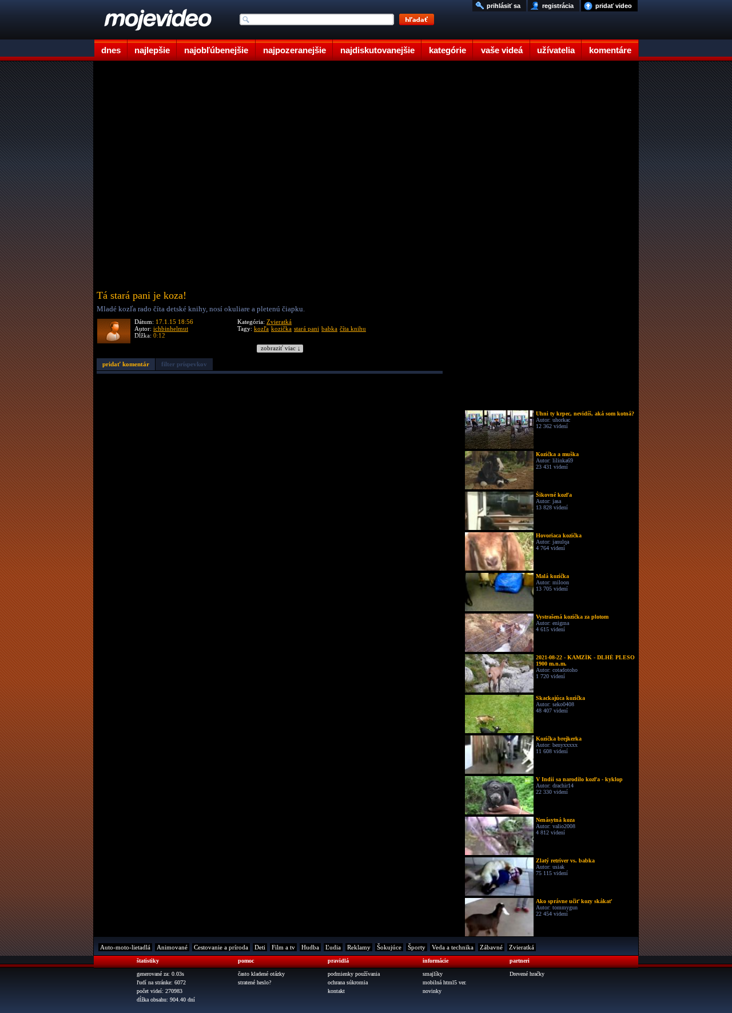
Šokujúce (389, 947)
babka (329, 328)
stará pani (306, 328)
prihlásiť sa (503, 5)
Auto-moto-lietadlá (125, 947)
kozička (281, 328)
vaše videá (502, 50)
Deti (259, 947)
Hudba (310, 947)
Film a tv (283, 947)
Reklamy (359, 947)
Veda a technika (453, 947)
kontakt (336, 991)
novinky (432, 991)
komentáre (610, 50)
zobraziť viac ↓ (281, 348)
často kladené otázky (261, 974)
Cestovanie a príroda (221, 947)
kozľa (261, 328)
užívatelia (556, 50)
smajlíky (433, 974)
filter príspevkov (184, 364)
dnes (111, 50)
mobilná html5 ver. (445, 982)
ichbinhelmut (170, 328)
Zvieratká (279, 321)
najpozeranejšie (294, 50)
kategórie (447, 50)
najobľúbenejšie (216, 50)
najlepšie (152, 50)
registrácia (558, 5)
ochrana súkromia (348, 982)
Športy (416, 947)
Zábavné (491, 947)
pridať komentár (125, 364)
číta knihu (353, 328)
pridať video (613, 5)
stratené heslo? (254, 982)
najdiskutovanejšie (377, 50)
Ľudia (333, 947)
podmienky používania (354, 974)
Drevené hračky (527, 974)
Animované (172, 947)
